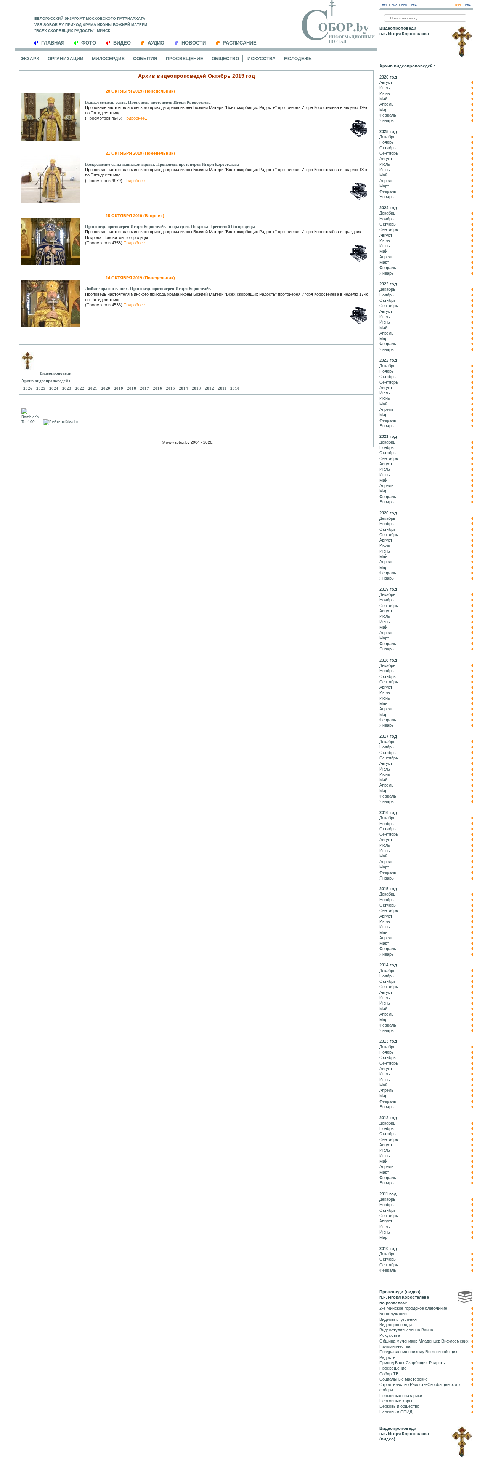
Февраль (387, 115)
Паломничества (394, 1346)
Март (384, 109)
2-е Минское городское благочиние (413, 1308)
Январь (386, 120)
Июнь (384, 93)
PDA (468, 5)
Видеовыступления (398, 1319)
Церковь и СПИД (395, 1412)
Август (385, 82)
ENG (394, 5)
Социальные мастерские (403, 1379)
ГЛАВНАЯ (52, 43)
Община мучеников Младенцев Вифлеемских (424, 1341)
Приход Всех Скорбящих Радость (412, 1362)
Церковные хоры (395, 1401)
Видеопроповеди (395, 1324)
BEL (384, 5)
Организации (65, 58)
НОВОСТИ (193, 43)
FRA (414, 5)
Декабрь (387, 137)
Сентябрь (388, 153)
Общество (225, 58)
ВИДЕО (122, 43)
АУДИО (156, 43)
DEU (404, 5)
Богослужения (393, 1313)
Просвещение (184, 58)
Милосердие (108, 58)
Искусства (261, 58)
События (145, 58)
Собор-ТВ (388, 1373)
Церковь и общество (399, 1406)
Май (383, 98)
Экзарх (30, 58)
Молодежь (298, 58)
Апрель (386, 104)
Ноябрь (386, 142)
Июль (384, 87)
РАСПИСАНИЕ (240, 43)
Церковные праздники (400, 1395)
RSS (458, 5)
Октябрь (387, 148)
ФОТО (88, 43)
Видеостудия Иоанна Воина (406, 1330)
